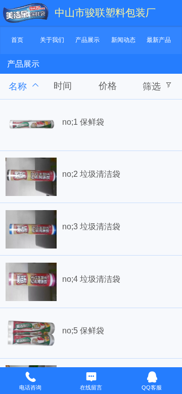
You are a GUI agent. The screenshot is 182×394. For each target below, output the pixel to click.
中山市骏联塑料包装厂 (105, 12)
